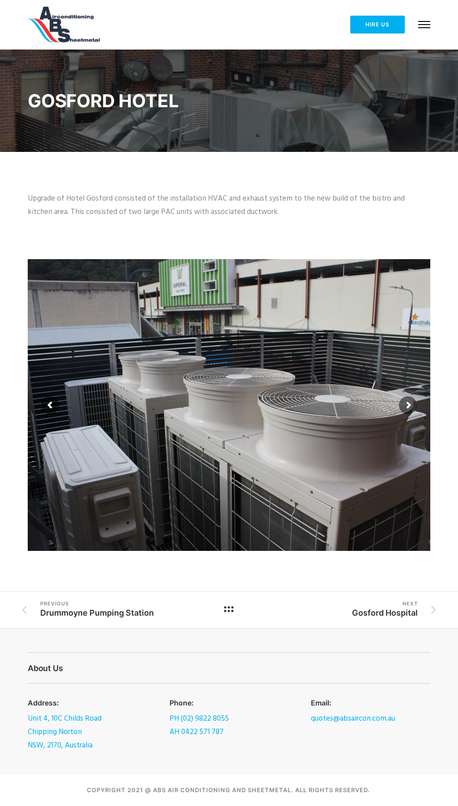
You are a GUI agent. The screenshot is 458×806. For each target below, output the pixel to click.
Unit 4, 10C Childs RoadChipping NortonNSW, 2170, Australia (65, 732)
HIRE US (377, 24)
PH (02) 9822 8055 (199, 719)
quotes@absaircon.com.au (353, 719)
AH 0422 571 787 (197, 732)
